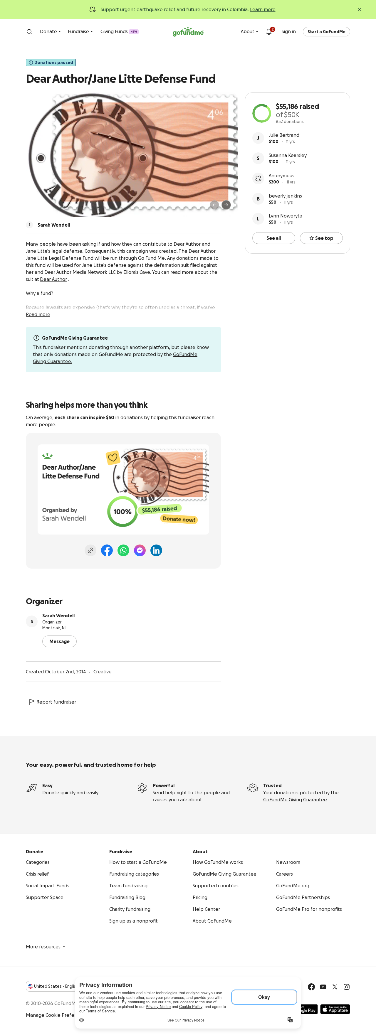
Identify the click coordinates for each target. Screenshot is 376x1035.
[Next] (226, 205)
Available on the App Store (335, 1009)
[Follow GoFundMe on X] (335, 987)
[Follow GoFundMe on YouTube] (323, 987)
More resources (43, 946)
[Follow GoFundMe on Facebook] (311, 987)
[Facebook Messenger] (140, 550)
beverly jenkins (285, 195)
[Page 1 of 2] (36, 207)
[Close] (359, 9)
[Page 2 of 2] (42, 207)
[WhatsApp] (123, 550)
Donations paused (53, 62)
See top (324, 238)
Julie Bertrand (284, 135)
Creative (102, 671)
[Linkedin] (156, 550)
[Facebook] (107, 550)
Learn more (263, 9)
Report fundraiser (56, 701)
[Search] (29, 32)
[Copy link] (90, 550)
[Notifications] (269, 32)
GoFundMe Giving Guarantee (295, 799)
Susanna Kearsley (288, 155)
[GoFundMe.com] (188, 31)
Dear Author (53, 279)
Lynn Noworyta (285, 215)
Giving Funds (118, 31)
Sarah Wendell (58, 615)
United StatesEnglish (56, 986)
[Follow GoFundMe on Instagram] (346, 987)
